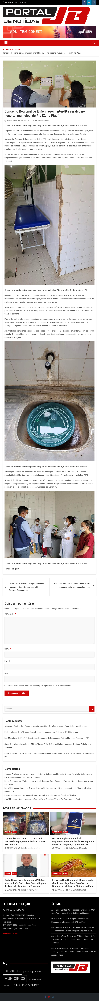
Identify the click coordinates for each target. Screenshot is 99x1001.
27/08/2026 (12, 848)
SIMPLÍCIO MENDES (26, 985)
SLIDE (14, 832)
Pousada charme (12, 795)
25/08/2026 (60, 890)
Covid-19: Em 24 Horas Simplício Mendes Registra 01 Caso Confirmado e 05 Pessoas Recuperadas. (26, 587)
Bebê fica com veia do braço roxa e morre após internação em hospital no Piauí (72, 585)
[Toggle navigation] (6, 43)
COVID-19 (12, 971)
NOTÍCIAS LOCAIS (35, 979)
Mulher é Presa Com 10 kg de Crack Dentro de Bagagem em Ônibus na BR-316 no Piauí (41, 732)
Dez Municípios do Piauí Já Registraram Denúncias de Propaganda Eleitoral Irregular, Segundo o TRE (47, 738)
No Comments (43, 121)
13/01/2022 (12, 121)
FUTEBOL (38, 972)
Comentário (10, 614)
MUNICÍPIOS (14, 978)
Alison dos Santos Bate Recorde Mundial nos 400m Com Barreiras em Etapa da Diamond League (46, 726)
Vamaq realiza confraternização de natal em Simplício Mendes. (49, 795)
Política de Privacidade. (12, 934)
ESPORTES (28, 972)
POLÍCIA (8, 832)
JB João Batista (27, 121)
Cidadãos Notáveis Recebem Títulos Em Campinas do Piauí (54, 799)
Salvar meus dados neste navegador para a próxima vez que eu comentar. (39, 686)
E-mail (8, 661)
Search (91, 709)
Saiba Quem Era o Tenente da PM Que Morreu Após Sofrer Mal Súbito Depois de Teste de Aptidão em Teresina (25, 883)
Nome (8, 649)
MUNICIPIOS (57, 832)
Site (6, 673)
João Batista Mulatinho (30, 848)
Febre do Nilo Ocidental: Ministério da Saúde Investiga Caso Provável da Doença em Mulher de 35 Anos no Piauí (72, 883)
